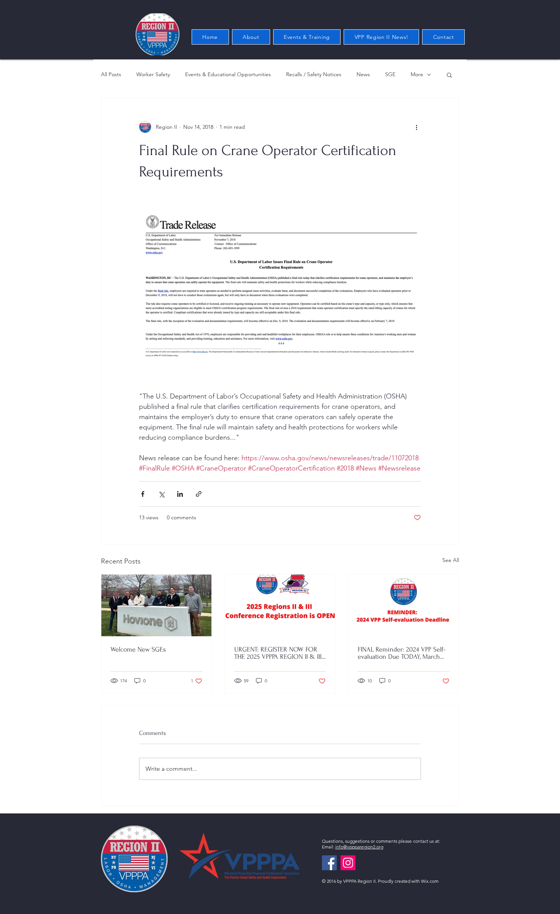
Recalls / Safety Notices (313, 74)
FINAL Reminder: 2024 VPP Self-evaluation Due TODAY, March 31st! (401, 653)
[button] (449, 75)
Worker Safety (153, 74)
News (363, 74)
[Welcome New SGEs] (156, 605)
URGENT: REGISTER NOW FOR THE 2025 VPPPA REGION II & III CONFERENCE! (278, 653)
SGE (390, 74)
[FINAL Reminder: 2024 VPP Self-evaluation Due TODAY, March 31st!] (404, 605)
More (417, 74)
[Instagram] (348, 862)
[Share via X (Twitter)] (161, 494)
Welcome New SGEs (138, 649)
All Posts (111, 74)
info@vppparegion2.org (359, 847)
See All (450, 560)
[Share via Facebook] (142, 494)
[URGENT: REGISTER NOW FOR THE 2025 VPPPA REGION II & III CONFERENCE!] (280, 605)
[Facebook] (329, 862)
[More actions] (416, 126)
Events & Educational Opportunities (228, 74)
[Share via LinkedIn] (180, 494)
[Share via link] (198, 494)
